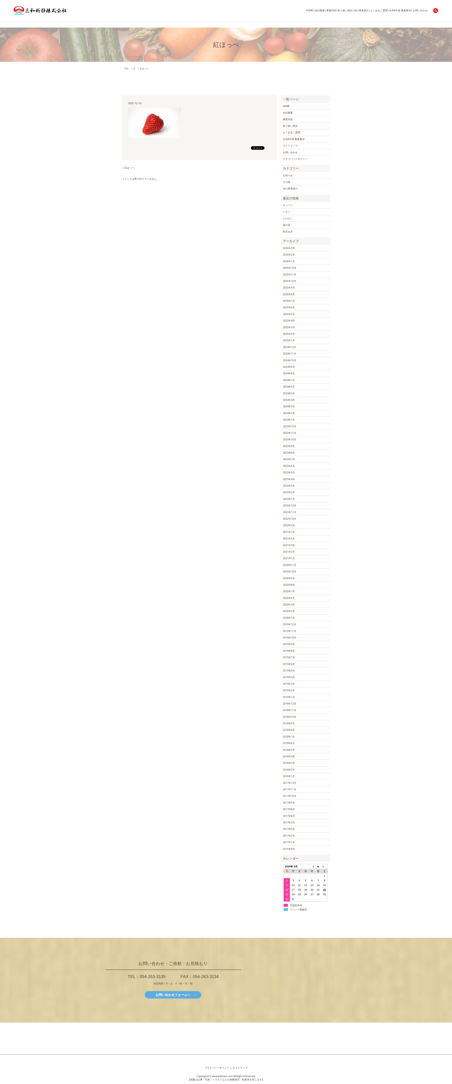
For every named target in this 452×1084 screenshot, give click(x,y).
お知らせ (288, 175)
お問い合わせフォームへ (173, 994)
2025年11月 (289, 274)
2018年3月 (289, 763)
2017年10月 (289, 796)
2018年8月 (289, 730)
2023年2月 (289, 492)
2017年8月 (289, 809)
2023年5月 (289, 472)
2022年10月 (289, 518)
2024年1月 (289, 419)
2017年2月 (289, 835)
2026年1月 (289, 261)
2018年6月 (289, 743)
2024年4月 (289, 400)
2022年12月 (289, 505)
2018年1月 (289, 776)
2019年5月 (289, 670)
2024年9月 (289, 367)
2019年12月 (289, 624)
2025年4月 (289, 320)
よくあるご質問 (379, 10)
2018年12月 (289, 703)
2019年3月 (289, 683)
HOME (309, 10)
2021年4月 (289, 545)
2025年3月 (289, 327)
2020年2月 (289, 611)
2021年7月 (289, 532)
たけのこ (288, 218)
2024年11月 (289, 353)
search (435, 10)
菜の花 (286, 225)
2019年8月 (289, 650)
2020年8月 (289, 584)
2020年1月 (289, 617)
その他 (286, 182)
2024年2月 (289, 413)
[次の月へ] (324, 866)
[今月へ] (318, 866)
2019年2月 (289, 690)
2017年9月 (289, 802)
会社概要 (320, 10)
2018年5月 (289, 750)
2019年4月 (289, 677)
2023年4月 (289, 479)
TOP (126, 68)
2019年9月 (289, 644)
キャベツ (288, 205)
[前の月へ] (312, 866)
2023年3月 (289, 485)
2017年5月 (289, 822)
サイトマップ (290, 145)
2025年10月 (289, 281)
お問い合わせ (420, 10)
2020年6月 (289, 598)
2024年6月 (289, 386)
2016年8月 (289, 849)
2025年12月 (289, 267)
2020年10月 (289, 571)
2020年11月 (289, 565)
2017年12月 (289, 783)
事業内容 (331, 10)
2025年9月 (289, 287)
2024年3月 (289, 406)
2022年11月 (289, 512)
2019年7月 (289, 657)
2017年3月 (289, 829)
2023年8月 (289, 452)
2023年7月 (289, 459)
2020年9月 (289, 578)
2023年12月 (289, 426)
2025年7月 (289, 300)
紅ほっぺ (129, 167)
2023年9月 (289, 446)
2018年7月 (289, 736)
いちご (286, 211)
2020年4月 (289, 604)
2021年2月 (289, 551)
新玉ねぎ (288, 231)
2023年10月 (289, 439)
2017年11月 (289, 789)
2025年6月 (289, 307)
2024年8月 (289, 373)
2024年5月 (289, 393)
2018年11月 (289, 710)
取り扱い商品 (345, 10)
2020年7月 (289, 591)
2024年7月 (289, 380)
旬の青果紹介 (361, 10)
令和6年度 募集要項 (400, 10)
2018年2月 (289, 769)
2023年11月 (289, 433)
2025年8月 (289, 294)
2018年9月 (289, 723)
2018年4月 (289, 756)
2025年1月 (289, 340)
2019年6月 (289, 664)
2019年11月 (289, 631)
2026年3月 (289, 248)
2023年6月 (289, 466)
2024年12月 (289, 347)
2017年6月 (289, 816)
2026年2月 (289, 254)
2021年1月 (289, 558)
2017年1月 (289, 842)
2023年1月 (289, 499)
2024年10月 (289, 360)
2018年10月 (289, 716)
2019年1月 (289, 697)
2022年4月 (289, 525)
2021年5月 (289, 538)
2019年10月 (289, 637)
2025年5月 (289, 314)
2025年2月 (289, 333)
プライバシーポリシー (295, 159)
